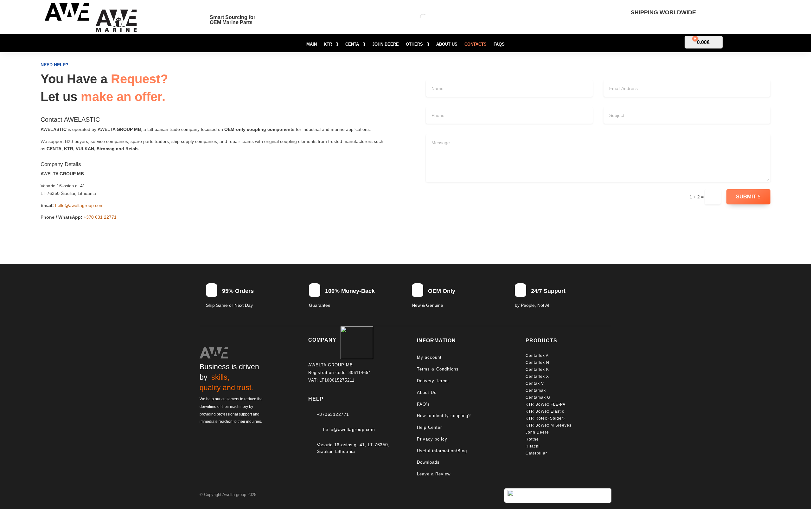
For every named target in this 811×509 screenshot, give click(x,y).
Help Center (429, 427)
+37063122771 (333, 414)
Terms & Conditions (438, 369)
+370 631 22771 (100, 217)
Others (414, 44)
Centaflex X (537, 376)
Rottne (533, 439)
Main (311, 44)
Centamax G (538, 397)
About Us (446, 44)
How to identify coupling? (444, 415)
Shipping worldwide (663, 12)
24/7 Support (548, 291)
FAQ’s (423, 404)
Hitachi (533, 446)
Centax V (535, 383)
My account (429, 357)
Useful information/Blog (442, 450)
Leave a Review (433, 474)
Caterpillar (537, 453)
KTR (328, 44)
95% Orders (238, 291)
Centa (352, 44)
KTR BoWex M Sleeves (549, 425)
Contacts (475, 44)
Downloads (428, 462)
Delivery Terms (433, 380)
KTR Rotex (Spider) (545, 418)
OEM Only (441, 291)
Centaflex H (537, 362)
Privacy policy (432, 439)
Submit (746, 197)
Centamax (536, 390)
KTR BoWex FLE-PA (545, 404)
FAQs (499, 44)
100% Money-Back (350, 291)
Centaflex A (537, 355)
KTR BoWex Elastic (545, 411)
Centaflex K (538, 369)
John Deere (385, 44)
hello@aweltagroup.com (79, 205)
